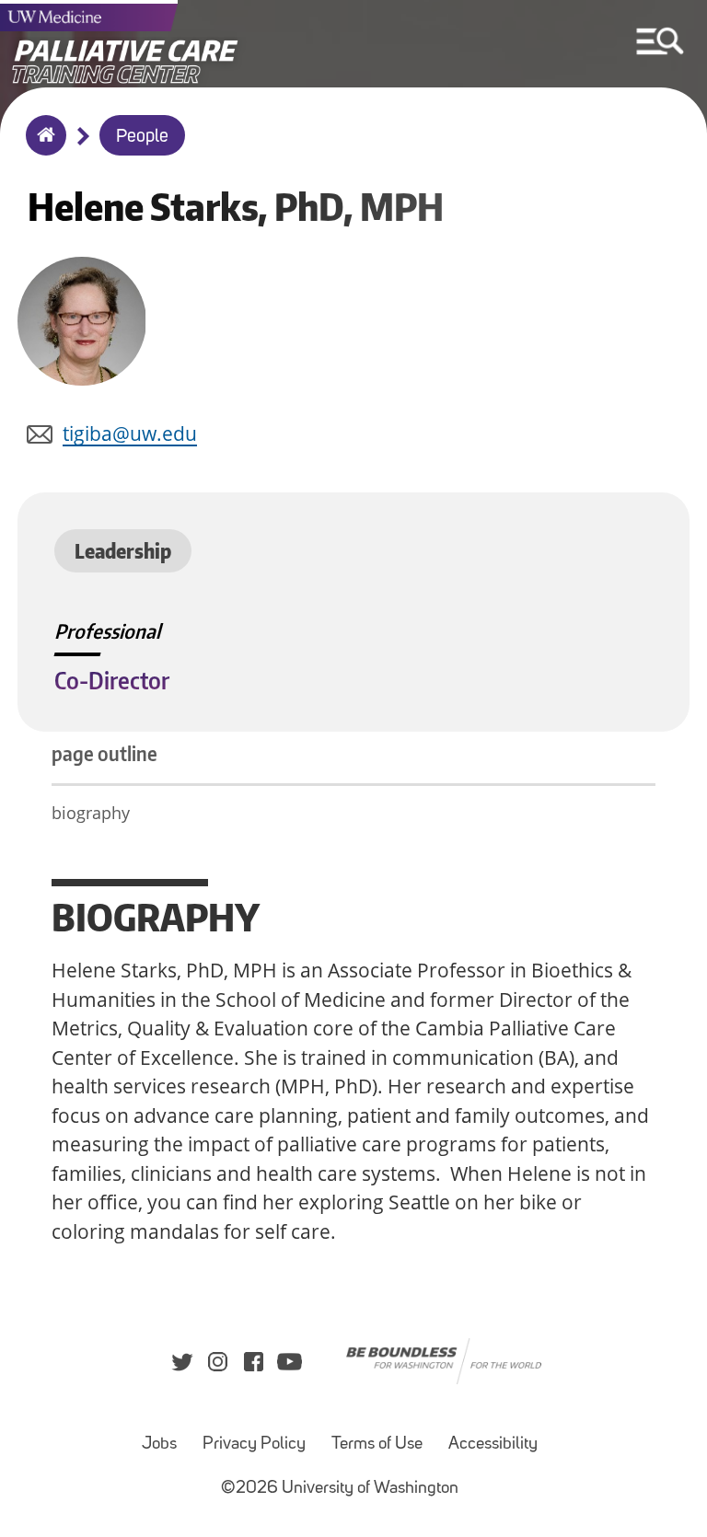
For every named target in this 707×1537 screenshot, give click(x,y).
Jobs (159, 1444)
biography (91, 813)
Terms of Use (377, 1444)
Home (42, 147)
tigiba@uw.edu (130, 433)
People (142, 137)
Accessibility (493, 1444)
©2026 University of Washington (339, 1488)
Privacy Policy (254, 1444)
